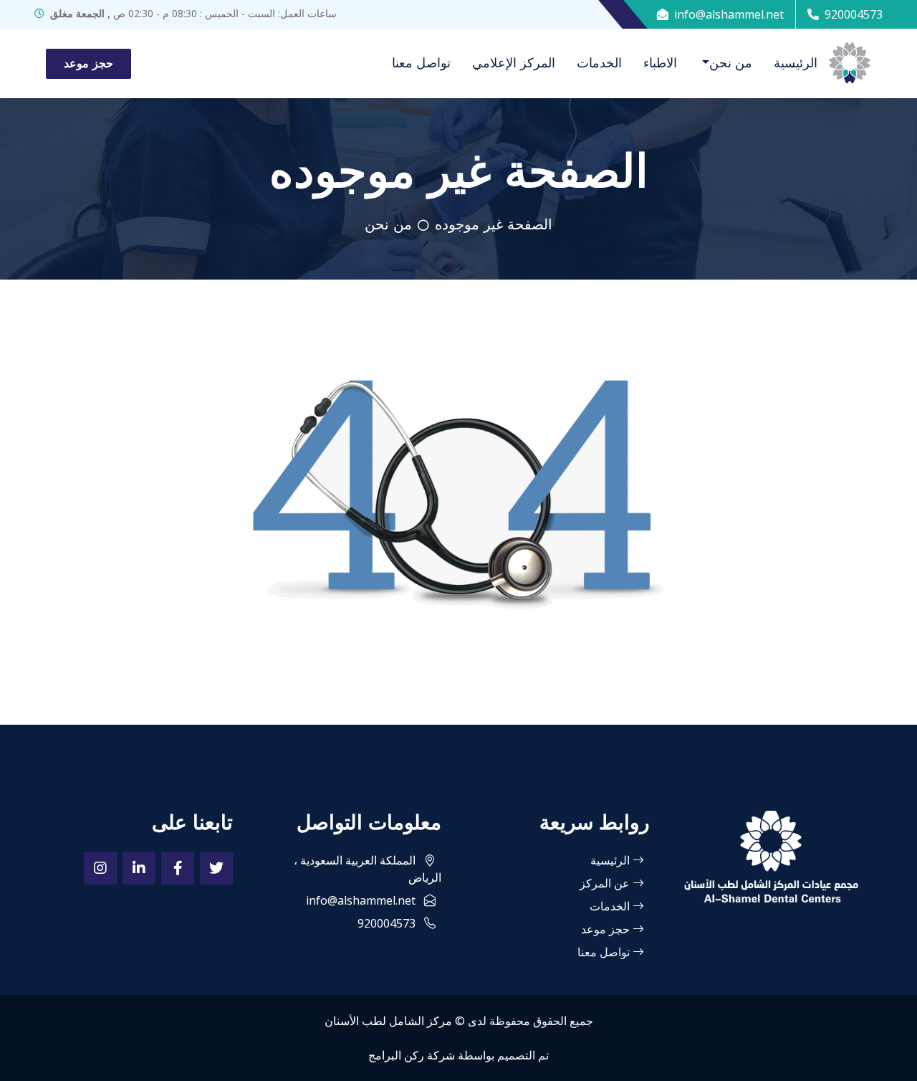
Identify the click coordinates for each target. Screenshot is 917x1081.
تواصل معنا (421, 63)
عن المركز (606, 883)
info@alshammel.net (729, 14)
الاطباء (660, 63)
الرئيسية (795, 63)
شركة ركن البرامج (411, 1055)
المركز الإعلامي (513, 63)
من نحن (730, 63)
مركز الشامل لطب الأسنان (388, 1021)
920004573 (854, 14)
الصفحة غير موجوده (493, 224)
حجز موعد (88, 63)
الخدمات (599, 63)
